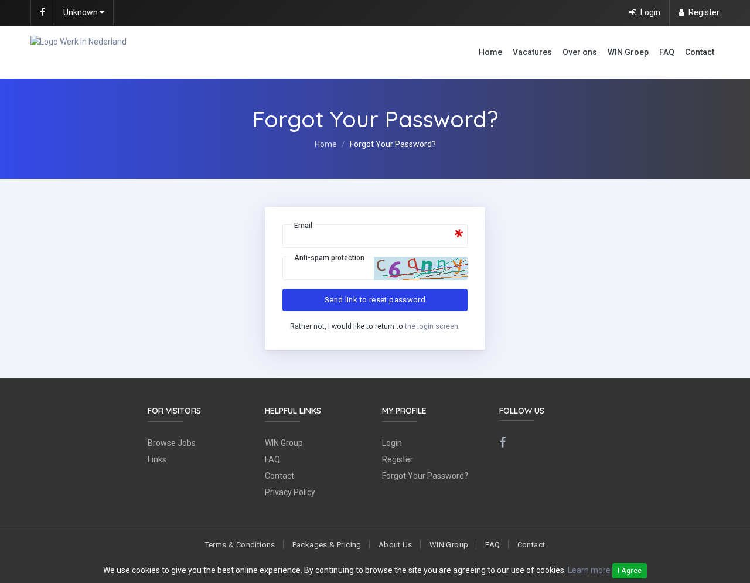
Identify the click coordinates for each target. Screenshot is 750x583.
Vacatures (532, 52)
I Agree (630, 571)
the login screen (431, 326)
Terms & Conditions (240, 544)
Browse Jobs (172, 443)
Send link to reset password (375, 299)
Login (392, 443)
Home (490, 52)
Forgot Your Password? (425, 475)
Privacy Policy (290, 492)
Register (397, 459)
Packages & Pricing (327, 544)
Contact (699, 52)
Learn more (589, 570)
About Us (395, 544)
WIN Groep (628, 52)
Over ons (579, 52)
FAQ (666, 52)
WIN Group (284, 443)
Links (157, 459)
